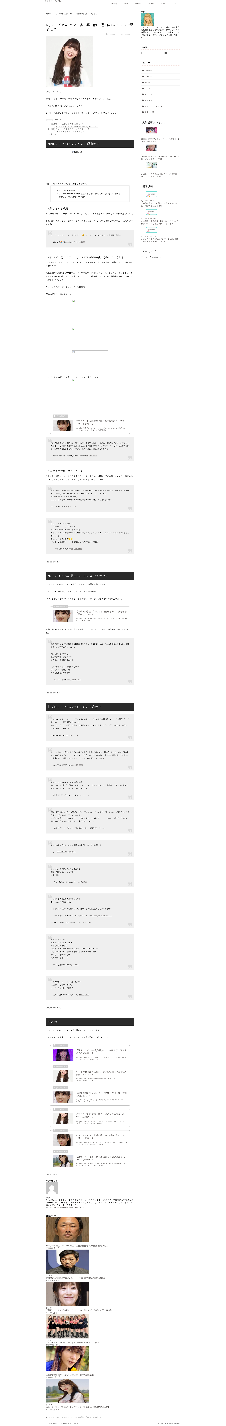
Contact (162, 4)
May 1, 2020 (80, 242)
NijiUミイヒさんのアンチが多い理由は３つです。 (76, 127)
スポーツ (138, 4)
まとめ (54, 134)
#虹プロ (109, 916)
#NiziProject (95, 916)
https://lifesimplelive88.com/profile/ (69, 1207)
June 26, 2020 (86, 922)
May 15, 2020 (91, 456)
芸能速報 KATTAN (54, 1)
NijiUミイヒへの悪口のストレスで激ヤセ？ (70, 129)
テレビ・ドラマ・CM (154, 106)
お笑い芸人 (149, 77)
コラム (126, 4)
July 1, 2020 (74, 965)
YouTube (148, 70)
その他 (147, 82)
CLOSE (49, 120)
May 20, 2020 (70, 852)
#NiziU (103, 916)
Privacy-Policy (52, 1423)
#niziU (101, 758)
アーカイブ (146, 257)
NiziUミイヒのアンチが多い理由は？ (67, 124)
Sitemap (150, 4)
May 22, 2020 (84, 795)
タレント (113, 4)
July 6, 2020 (76, 679)
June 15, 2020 (84, 995)
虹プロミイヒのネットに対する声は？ (68, 132)
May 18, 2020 (76, 549)
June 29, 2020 (77, 765)
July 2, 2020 (73, 735)
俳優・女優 (149, 112)
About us (174, 4)
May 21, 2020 (71, 506)
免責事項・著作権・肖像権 (69, 1423)
